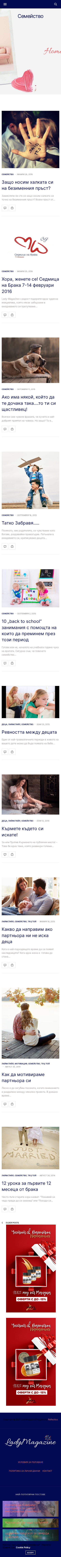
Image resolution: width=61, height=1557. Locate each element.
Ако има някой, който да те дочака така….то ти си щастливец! (29, 403)
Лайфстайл (14, 724)
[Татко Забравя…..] (30, 480)
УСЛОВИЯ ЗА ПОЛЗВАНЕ (30, 1462)
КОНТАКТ (47, 1471)
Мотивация (21, 1064)
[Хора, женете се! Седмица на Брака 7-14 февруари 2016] (30, 248)
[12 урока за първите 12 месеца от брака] (30, 1148)
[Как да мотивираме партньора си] (30, 1023)
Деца (4, 724)
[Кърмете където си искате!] (30, 794)
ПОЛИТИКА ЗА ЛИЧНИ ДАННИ (24, 1471)
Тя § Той (32, 922)
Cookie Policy (23, 1547)
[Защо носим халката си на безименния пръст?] (30, 139)
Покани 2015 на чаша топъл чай (26, 1522)
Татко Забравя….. (20, 523)
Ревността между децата (29, 732)
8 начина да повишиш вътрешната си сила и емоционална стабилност (23, 1508)
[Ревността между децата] (30, 702)
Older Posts (12, 1223)
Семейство (8, 174)
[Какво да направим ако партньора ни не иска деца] (30, 896)
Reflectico (53, 1419)
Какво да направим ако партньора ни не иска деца (27, 935)
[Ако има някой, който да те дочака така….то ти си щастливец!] (30, 360)
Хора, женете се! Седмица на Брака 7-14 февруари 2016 (30, 285)
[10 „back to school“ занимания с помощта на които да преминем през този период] (30, 588)
